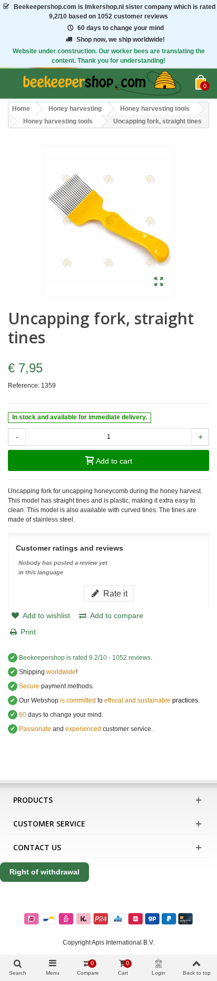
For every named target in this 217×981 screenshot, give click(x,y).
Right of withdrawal (44, 872)
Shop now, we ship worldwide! (120, 39)
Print (28, 632)
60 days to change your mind (120, 28)
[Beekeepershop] (101, 84)
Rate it (114, 593)
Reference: (24, 385)
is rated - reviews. (85, 657)
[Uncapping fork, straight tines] (159, 282)
